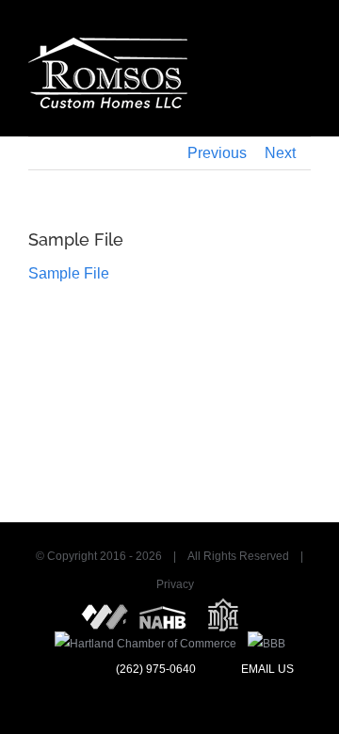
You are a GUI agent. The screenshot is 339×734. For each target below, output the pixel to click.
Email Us (266, 669)
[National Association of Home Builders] (162, 610)
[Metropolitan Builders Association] (223, 610)
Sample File (68, 273)
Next (280, 153)
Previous (217, 153)
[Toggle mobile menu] (303, 47)
